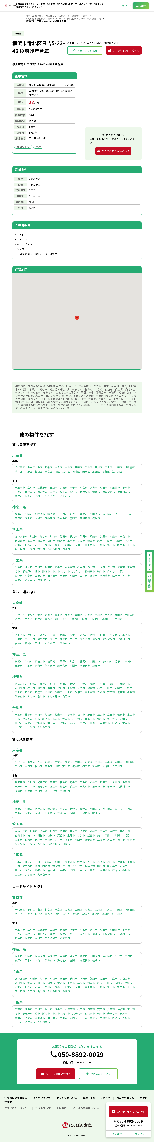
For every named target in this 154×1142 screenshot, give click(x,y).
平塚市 (63, 514)
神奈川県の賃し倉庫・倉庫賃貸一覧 (43, 18)
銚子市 (28, 567)
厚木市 (28, 518)
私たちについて (96, 3)
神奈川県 (19, 506)
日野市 (18, 491)
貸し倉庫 (41, 3)
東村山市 (30, 491)
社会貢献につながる (25, 3)
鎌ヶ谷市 (112, 571)
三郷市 (101, 545)
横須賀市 (52, 514)
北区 (57, 471)
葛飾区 (106, 471)
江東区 (88, 467)
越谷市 (91, 540)
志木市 (18, 545)
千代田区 (20, 467)
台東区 (68, 467)
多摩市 (18, 496)
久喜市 (58, 545)
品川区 (98, 467)
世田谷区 (130, 467)
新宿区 (48, 467)
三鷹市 (53, 487)
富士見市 (90, 545)
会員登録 (141, 5)
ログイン (126, 5)
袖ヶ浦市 (52, 575)
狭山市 (31, 540)
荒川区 (66, 471)
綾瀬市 (96, 518)
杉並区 (38, 471)
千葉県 (17, 559)
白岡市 (66, 549)
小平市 (126, 487)
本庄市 (113, 536)
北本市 (68, 545)
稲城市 (28, 496)
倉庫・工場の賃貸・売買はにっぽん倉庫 (46, 15)
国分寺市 (42, 491)
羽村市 (38, 496)
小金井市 (115, 487)
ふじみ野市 (53, 549)
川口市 (53, 536)
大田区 (118, 467)
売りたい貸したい (65, 3)
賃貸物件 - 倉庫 (79, 15)
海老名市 (62, 518)
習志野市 (27, 571)
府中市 (73, 487)
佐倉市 (121, 567)
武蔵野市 (42, 487)
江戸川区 (117, 471)
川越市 (33, 536)
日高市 (31, 549)
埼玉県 (17, 529)
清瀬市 (96, 491)
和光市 (28, 545)
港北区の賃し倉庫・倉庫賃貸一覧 (84, 18)
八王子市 (20, 487)
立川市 (31, 487)
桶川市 (48, 545)
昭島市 (83, 487)
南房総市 (105, 575)
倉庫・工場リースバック (97, 1098)
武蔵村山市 (123, 491)
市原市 (56, 571)
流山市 (66, 571)
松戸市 (81, 567)
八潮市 (78, 545)
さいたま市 (21, 536)
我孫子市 (90, 571)
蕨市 (99, 540)
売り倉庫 (51, 3)
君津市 (123, 571)
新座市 (38, 545)
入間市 (118, 540)
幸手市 (131, 545)
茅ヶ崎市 (107, 514)
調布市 (93, 487)
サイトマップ (43, 1108)
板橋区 (76, 471)
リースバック (81, 3)
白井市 (83, 575)
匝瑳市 (116, 575)
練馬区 (86, 471)
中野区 (28, 471)
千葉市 (18, 567)
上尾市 (71, 540)
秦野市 (18, 518)
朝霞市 (128, 540)
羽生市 (41, 540)
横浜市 (18, 514)
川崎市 (28, 514)
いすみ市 (30, 580)
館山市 (58, 567)
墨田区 (78, 467)
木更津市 (70, 567)
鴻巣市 (51, 540)
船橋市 (48, 567)
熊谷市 (43, 536)
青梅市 (63, 487)
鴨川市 (101, 571)
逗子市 (118, 514)
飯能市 (93, 536)
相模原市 (40, 514)
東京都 (17, 455)
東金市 (131, 567)
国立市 (53, 491)
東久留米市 (108, 491)
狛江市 (73, 491)
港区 (40, 467)
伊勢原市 (50, 518)
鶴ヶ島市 (20, 549)
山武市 (18, 580)
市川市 (38, 567)
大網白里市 (43, 580)
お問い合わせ (38, 7)
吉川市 (41, 549)
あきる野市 (51, 496)
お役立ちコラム (23, 7)
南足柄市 (85, 518)
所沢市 (83, 536)
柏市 (37, 571)
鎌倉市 (73, 514)
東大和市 (85, 491)
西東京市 (65, 496)
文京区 (58, 467)
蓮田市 (111, 545)
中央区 (31, 467)
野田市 (91, 567)
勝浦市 (46, 571)
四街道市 (40, 575)
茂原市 (101, 567)
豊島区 (48, 471)
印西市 (73, 575)
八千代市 (77, 571)
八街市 (63, 575)
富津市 (18, 575)
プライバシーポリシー (17, 1108)
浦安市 (28, 575)
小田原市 (95, 514)
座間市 (73, 518)
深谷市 (61, 540)
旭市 (17, 571)
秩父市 (73, 536)
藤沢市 (83, 514)
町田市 (103, 487)
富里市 (93, 575)
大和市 (38, 518)
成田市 (111, 567)
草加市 (81, 540)
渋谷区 (18, 471)
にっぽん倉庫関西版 (84, 1108)
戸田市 (108, 540)
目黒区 (108, 467)
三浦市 (128, 514)
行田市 (63, 536)
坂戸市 (121, 545)
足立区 (96, 471)
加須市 (103, 536)
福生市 (63, 491)
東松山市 (125, 536)
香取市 (126, 575)
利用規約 (62, 1108)
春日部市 (20, 540)
